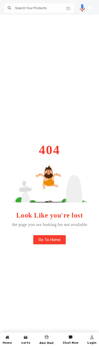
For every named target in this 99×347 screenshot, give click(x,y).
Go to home (49, 239)
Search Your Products (31, 8)
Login (91, 342)
